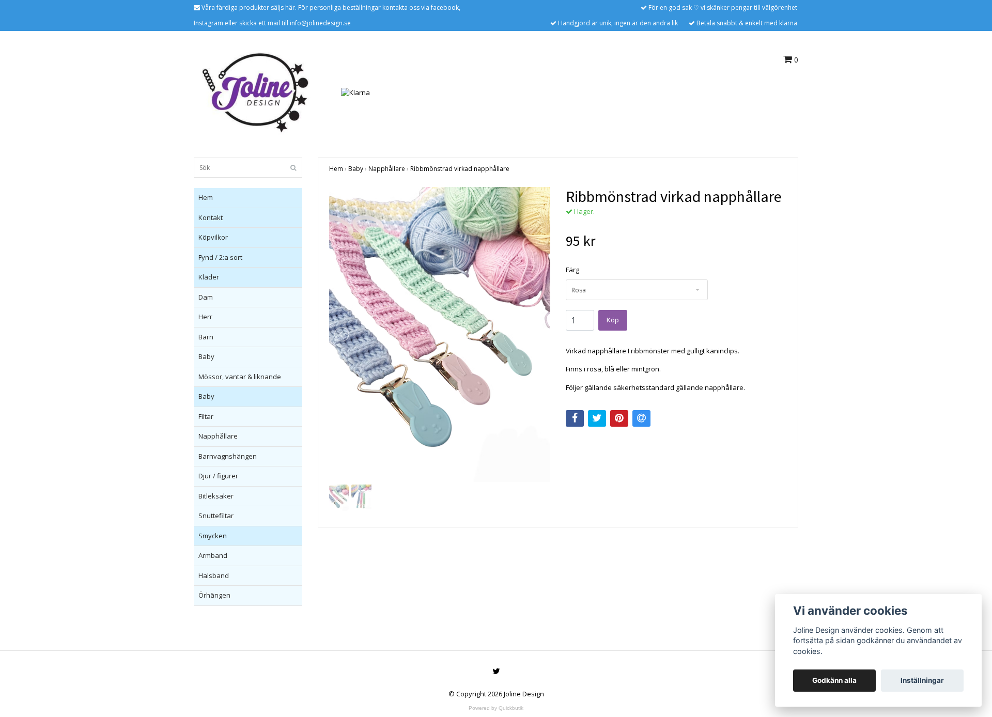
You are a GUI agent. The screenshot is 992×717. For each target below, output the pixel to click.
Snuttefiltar (216, 515)
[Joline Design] (255, 92)
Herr (205, 316)
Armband (212, 555)
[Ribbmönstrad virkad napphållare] (439, 334)
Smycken (212, 535)
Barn (205, 336)
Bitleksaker (216, 496)
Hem (205, 197)
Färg (572, 269)
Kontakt (210, 217)
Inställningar (922, 680)
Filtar (205, 416)
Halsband (213, 575)
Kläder (208, 277)
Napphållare (218, 436)
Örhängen (214, 595)
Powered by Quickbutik (496, 708)
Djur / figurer (218, 475)
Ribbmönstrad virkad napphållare (459, 168)
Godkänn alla (834, 680)
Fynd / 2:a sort (220, 257)
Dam (205, 297)
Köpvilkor (213, 237)
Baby (206, 356)
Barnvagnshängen (227, 456)
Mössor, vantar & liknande (239, 376)
